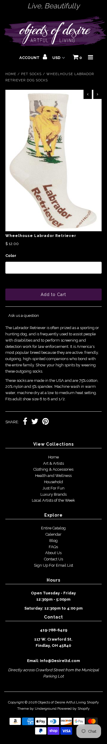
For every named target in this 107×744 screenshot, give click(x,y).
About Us (53, 553)
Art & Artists (53, 463)
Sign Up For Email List (53, 565)
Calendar (53, 534)
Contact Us (53, 559)
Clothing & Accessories (53, 469)
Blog (53, 540)
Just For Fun (53, 488)
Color (10, 255)
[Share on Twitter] (34, 422)
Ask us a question (23, 315)
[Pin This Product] (45, 422)
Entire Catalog (53, 528)
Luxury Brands (53, 494)
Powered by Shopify (73, 708)
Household (53, 482)
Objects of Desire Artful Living (62, 702)
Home (10, 74)
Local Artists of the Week (53, 500)
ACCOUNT (29, 57)
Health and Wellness (53, 475)
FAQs (53, 547)
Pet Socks (31, 74)
